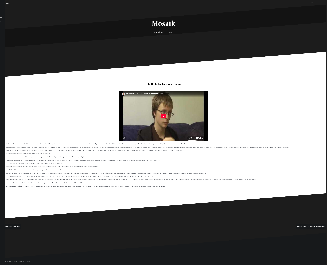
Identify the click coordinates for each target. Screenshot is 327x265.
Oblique (20, 261)
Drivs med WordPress (7, 261)
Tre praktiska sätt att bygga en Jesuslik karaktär (311, 226)
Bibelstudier (170, 88)
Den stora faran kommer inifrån (11, 226)
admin (163, 88)
